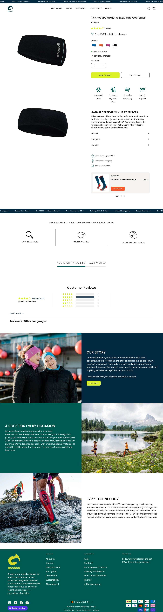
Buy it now (135, 75)
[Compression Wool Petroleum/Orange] (101, 183)
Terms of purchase (83, 610)
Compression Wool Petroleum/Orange (123, 179)
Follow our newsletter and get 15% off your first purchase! (137, 560)
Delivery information (94, 571)
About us (50, 558)
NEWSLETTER (126, 554)
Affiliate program (92, 584)
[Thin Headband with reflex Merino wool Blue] (94, 45)
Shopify (93, 607)
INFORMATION (89, 554)
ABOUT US (49, 554)
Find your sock (53, 567)
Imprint (87, 579)
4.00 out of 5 (38, 298)
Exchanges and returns (95, 567)
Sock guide (51, 571)
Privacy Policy (69, 610)
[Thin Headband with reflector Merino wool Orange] (101, 45)
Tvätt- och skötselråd (95, 575)
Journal (49, 563)
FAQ (86, 558)
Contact (88, 563)
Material (94, 145)
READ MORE (94, 383)
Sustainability (52, 579)
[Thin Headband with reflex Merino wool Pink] (108, 45)
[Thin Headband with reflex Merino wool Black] (115, 45)
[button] (95, 8)
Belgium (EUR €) (81, 602)
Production (51, 575)
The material (52, 584)
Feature (94, 133)
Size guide (95, 139)
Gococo (76, 607)
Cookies (96, 610)
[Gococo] (10, 8)
